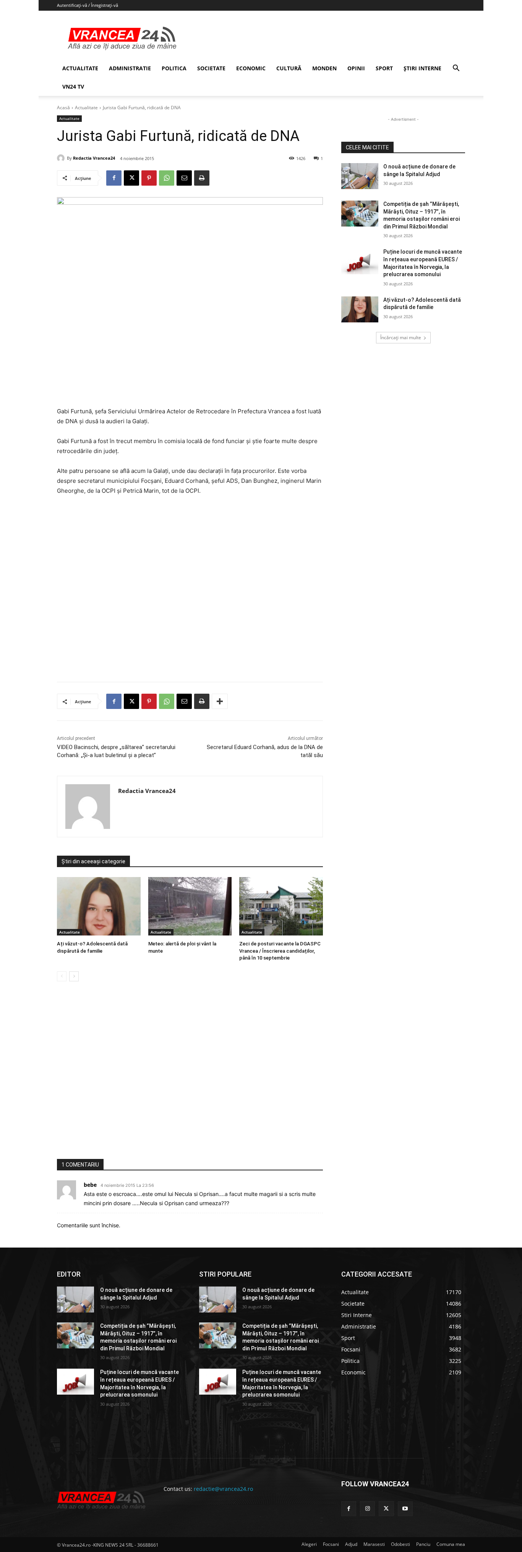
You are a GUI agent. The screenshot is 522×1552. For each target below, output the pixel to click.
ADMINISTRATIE (130, 68)
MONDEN (324, 68)
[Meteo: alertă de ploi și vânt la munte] (190, 906)
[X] (131, 178)
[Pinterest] (149, 178)
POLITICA (174, 68)
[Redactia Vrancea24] (62, 158)
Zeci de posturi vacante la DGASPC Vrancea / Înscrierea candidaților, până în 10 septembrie (280, 950)
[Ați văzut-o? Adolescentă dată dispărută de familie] (99, 906)
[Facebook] (114, 178)
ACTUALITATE (80, 68)
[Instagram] (367, 1508)
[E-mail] (184, 178)
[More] (220, 701)
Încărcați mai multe (400, 337)
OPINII (356, 68)
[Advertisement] (190, 591)
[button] (456, 69)
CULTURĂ (289, 68)
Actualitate (86, 107)
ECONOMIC (251, 68)
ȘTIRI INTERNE (422, 68)
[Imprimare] (201, 178)
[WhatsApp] (166, 178)
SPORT (384, 68)
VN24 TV (73, 86)
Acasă (63, 107)
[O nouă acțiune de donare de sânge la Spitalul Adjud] (359, 176)
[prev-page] (61, 976)
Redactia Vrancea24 (94, 158)
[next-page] (74, 976)
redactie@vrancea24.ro (223, 1488)
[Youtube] (405, 1508)
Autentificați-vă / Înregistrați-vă (87, 5)
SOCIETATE (211, 68)
